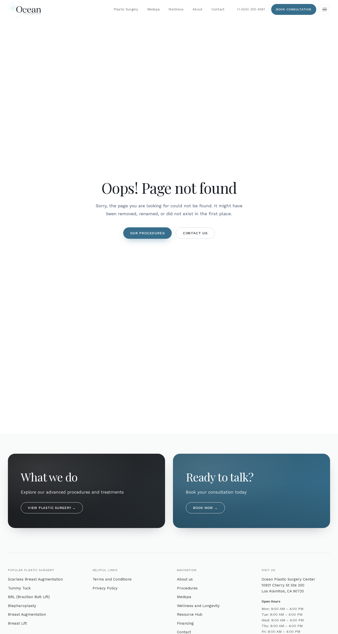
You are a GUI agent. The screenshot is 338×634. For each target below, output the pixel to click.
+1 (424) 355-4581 (251, 9)
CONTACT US (195, 233)
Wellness (176, 9)
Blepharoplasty (22, 606)
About (197, 9)
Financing (185, 623)
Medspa (153, 9)
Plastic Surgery (126, 9)
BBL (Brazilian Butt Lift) (29, 597)
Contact (218, 9)
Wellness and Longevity (198, 606)
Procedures (187, 588)
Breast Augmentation (27, 614)
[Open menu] (324, 9)
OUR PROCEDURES (147, 233)
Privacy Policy (105, 588)
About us (185, 579)
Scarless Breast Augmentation (35, 579)
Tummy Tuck (19, 588)
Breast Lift (17, 623)
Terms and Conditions (112, 579)
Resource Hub (189, 614)
